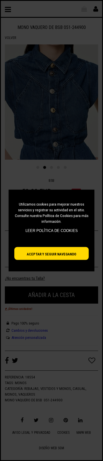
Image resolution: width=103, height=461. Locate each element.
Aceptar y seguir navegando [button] (51, 254)
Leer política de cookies (51, 230)
